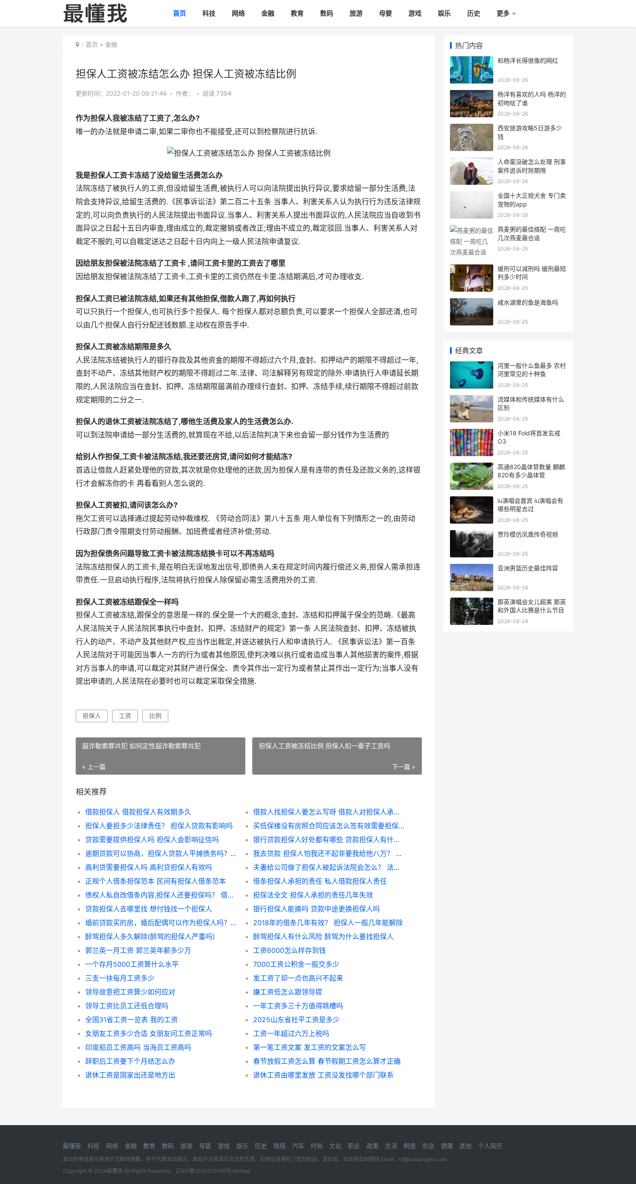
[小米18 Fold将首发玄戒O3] (471, 434)
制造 (410, 1145)
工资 (125, 715)
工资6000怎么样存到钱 (289, 950)
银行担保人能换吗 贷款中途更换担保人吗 (316, 908)
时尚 (317, 1145)
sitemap (240, 1171)
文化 (335, 1145)
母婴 (385, 13)
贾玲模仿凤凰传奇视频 (528, 534)
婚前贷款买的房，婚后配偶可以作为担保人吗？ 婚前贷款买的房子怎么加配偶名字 (160, 922)
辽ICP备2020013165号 (203, 1171)
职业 (354, 1145)
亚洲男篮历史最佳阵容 (528, 568)
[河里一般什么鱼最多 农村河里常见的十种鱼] (471, 366)
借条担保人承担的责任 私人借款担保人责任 (320, 881)
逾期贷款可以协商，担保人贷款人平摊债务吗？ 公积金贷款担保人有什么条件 (160, 853)
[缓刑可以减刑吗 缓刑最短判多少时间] (471, 269)
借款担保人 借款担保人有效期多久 (138, 812)
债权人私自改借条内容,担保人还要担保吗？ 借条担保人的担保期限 (160, 895)
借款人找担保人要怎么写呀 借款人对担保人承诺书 (328, 812)
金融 (267, 13)
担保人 (92, 715)
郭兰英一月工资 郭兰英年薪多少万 (138, 950)
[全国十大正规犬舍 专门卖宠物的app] (471, 196)
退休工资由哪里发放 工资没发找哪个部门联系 (323, 1075)
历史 (473, 13)
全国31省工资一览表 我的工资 (131, 1019)
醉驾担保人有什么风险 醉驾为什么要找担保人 (323, 936)
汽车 (298, 1145)
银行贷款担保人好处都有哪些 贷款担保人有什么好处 (328, 839)
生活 (391, 1145)
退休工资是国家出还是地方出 (130, 1075)
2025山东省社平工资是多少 (296, 1019)
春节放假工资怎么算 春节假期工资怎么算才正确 (327, 1061)
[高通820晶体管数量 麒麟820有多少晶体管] (471, 468)
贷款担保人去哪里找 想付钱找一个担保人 (148, 908)
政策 (372, 1145)
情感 (279, 1145)
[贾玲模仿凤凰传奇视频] (471, 535)
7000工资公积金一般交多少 (296, 964)
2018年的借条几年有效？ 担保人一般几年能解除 (328, 922)
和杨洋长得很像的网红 (528, 60)
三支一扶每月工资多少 (119, 978)
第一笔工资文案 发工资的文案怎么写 (309, 1047)
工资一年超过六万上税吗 (291, 1033)
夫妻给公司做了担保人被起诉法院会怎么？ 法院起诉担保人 (328, 867)
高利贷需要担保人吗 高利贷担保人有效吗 (148, 867)
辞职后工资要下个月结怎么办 (130, 1061)
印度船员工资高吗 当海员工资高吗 (138, 1047)
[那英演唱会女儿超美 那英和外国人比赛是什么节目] (471, 603)
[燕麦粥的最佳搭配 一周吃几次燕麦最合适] (471, 230)
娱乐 (444, 13)
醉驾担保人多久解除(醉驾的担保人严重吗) (150, 936)
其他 (465, 1145)
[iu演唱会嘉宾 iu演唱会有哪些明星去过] (471, 501)
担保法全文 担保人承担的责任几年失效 (313, 895)
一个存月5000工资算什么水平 (132, 964)
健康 (447, 1145)
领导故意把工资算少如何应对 (130, 992)
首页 (179, 13)
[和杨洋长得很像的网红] (471, 61)
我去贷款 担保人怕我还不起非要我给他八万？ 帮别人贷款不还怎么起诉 (328, 853)
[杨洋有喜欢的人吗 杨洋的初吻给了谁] (471, 95)
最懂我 (72, 1145)
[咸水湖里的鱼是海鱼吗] (471, 303)
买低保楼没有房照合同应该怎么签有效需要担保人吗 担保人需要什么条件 (328, 825)
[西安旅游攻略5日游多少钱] (471, 129)
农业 (428, 1145)
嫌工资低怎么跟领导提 (287, 992)
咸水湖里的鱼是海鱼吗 (528, 302)
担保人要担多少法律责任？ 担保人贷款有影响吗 (159, 825)
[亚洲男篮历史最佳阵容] (471, 569)
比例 (155, 715)
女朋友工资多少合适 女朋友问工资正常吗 (148, 1033)
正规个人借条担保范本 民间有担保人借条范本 (155, 881)
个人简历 (490, 1145)
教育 (297, 13)
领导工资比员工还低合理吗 (126, 1005)
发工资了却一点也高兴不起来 (298, 978)
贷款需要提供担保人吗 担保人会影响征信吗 (152, 839)
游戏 (414, 13)
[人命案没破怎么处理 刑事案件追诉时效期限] (471, 163)
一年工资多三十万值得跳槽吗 (298, 1005)
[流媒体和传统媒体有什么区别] (471, 400)
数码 (326, 13)
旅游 (356, 13)
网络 (238, 13)
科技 (208, 13)
